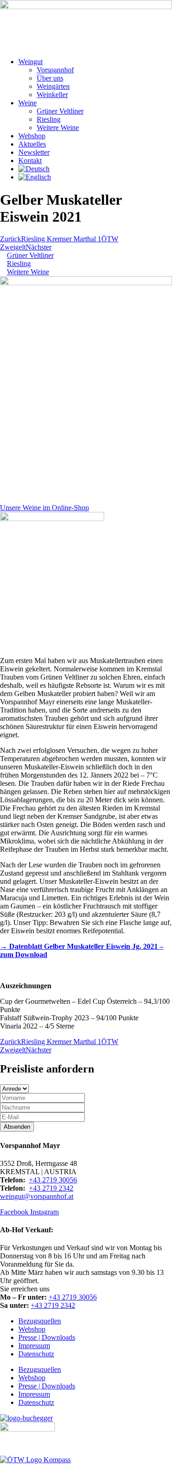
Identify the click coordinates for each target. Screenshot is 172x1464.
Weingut (30, 61)
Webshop (31, 136)
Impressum (34, 1346)
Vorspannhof (55, 70)
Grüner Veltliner (60, 111)
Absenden (17, 1126)
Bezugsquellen (39, 1321)
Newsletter (34, 152)
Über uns (50, 78)
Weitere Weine (58, 127)
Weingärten (53, 86)
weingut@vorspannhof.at (36, 1196)
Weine (27, 103)
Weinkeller (52, 94)
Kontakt (30, 160)
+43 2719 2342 (51, 1188)
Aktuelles (32, 144)
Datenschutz (36, 1354)
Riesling (49, 119)
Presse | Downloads (46, 1337)
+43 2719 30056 (53, 1180)
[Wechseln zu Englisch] (34, 177)
